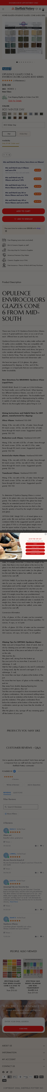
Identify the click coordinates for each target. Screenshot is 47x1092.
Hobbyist (35, 543)
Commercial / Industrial (35, 553)
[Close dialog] (46, 534)
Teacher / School (35, 547)
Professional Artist (35, 550)
